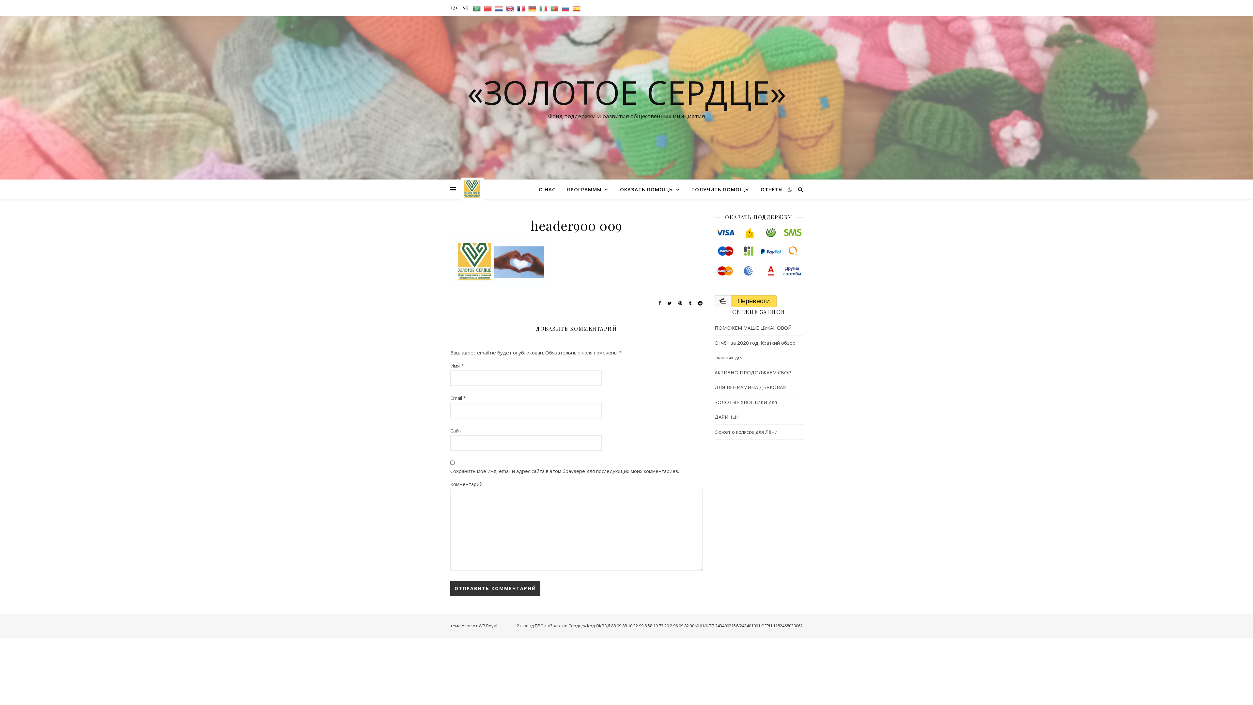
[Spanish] (576, 8)
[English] (510, 8)
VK (465, 8)
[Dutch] (498, 8)
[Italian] (543, 8)
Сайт (455, 430)
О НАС (547, 189)
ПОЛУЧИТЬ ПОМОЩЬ (720, 189)
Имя (457, 365)
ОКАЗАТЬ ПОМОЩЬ (646, 189)
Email (458, 398)
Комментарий (466, 484)
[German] (532, 8)
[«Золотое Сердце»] (472, 189)
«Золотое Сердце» (626, 92)
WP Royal (488, 626)
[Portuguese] (554, 8)
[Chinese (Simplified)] (487, 8)
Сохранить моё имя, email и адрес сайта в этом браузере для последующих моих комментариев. (564, 471)
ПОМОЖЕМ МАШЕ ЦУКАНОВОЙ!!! (755, 327)
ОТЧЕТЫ (772, 189)
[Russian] (565, 8)
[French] (521, 8)
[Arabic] (476, 8)
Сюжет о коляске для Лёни (746, 432)
